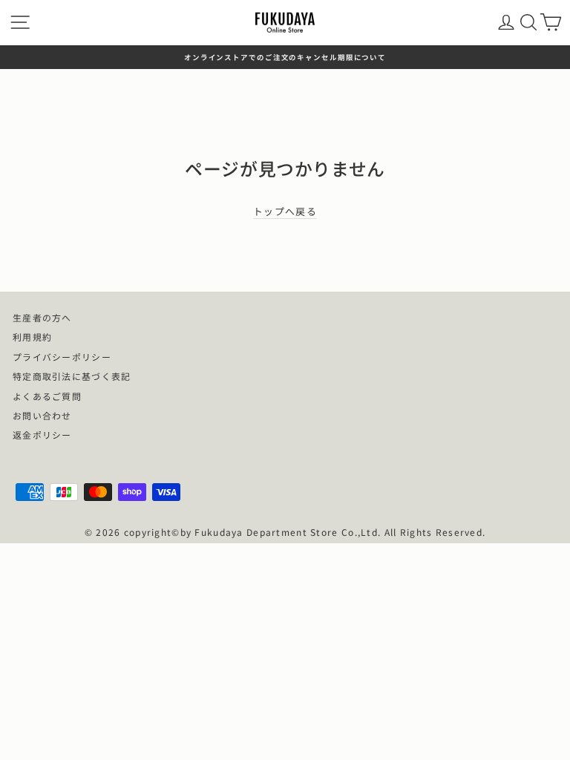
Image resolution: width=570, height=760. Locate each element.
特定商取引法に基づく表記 (72, 376)
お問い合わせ (42, 415)
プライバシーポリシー (62, 356)
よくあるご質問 (47, 396)
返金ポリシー (42, 434)
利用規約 (32, 336)
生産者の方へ (42, 317)
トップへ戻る (285, 212)
